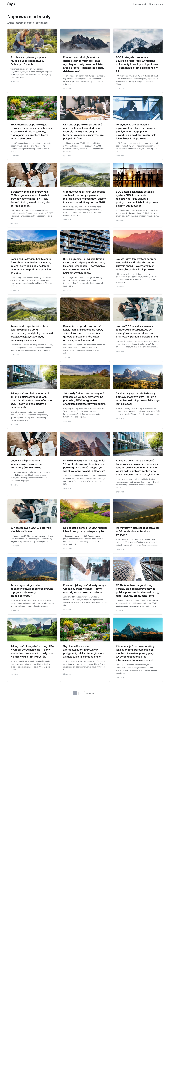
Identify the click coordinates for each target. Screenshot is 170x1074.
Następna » (90, 693)
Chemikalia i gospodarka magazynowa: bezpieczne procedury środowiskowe (26, 464)
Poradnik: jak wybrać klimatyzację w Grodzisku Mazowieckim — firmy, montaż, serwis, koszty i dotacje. (85, 589)
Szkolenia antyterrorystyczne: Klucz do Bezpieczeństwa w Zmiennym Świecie (28, 61)
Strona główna (156, 4)
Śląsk (11, 4)
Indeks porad (139, 4)
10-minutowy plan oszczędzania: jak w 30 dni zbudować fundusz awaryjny (137, 531)
